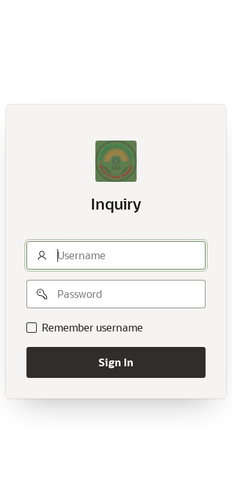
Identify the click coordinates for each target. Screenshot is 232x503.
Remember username (92, 327)
